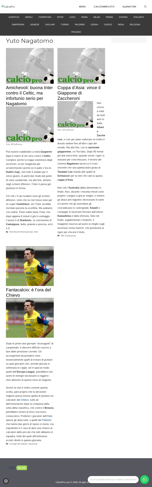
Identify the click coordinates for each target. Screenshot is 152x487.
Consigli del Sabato (18, 444)
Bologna (135, 24)
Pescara (76, 32)
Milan (97, 17)
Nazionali (33, 444)
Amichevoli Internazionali (21, 232)
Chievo (108, 24)
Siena (121, 24)
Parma (109, 17)
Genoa (94, 24)
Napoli (29, 17)
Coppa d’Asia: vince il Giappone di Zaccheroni (78, 93)
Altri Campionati (68, 235)
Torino (65, 24)
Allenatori (129, 6)
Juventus (13, 17)
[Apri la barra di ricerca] (145, 6)
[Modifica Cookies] (6, 481)
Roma (84, 17)
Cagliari (50, 24)
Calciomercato (104, 6)
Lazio (72, 17)
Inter (60, 17)
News (82, 6)
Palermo (80, 24)
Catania (123, 17)
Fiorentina (45, 17)
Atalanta (138, 17)
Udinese (34, 24)
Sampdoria (18, 24)
